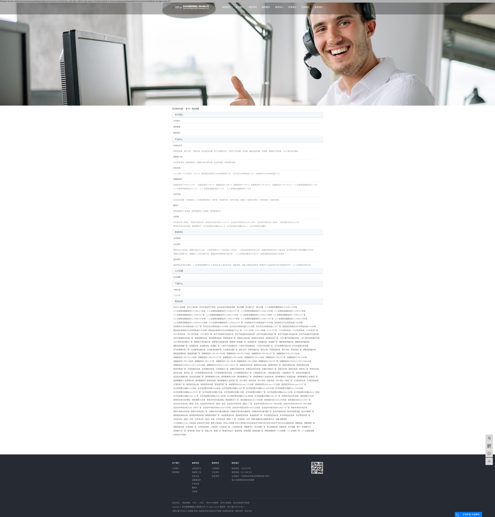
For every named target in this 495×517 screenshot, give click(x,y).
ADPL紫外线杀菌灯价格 (289, 338)
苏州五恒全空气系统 (207, 307)
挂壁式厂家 (303, 369)
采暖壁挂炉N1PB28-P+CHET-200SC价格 (295, 361)
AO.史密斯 (281, 431)
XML (202, 503)
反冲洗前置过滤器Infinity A (237, 226)
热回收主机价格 (243, 338)
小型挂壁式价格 (259, 373)
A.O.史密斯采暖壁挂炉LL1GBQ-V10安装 (223, 319)
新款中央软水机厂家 (199, 411)
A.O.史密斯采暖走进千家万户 (247, 254)
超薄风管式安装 (260, 365)
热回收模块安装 (215, 338)
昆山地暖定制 (272, 427)
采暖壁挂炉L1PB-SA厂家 (275, 357)
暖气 (298, 427)
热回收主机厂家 (272, 338)
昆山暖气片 (249, 307)
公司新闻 (176, 238)
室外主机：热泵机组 (192, 151)
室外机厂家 (188, 373)
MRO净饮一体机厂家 (284, 381)
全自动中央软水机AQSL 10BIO (243, 222)
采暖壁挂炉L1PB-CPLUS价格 (287, 353)
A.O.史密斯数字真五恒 (301, 265)
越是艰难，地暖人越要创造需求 (245, 265)
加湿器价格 (193, 346)
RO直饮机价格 (299, 381)
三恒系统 (214, 427)
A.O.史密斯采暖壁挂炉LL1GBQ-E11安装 (256, 315)
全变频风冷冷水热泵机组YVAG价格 (258, 323)
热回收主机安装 (257, 338)
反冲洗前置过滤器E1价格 (212, 392)
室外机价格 (314, 369)
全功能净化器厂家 (230, 350)
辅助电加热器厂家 (180, 346)
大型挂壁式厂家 (222, 369)
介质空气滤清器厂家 (265, 346)
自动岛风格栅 (178, 200)
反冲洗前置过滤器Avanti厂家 (233, 388)
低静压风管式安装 (253, 369)
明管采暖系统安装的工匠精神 (272, 254)
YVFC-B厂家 (272, 330)
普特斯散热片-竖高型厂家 (227, 381)
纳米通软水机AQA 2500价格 (251, 400)
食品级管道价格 (227, 415)
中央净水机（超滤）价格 (183, 419)
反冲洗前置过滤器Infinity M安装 (240, 396)
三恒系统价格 (237, 427)
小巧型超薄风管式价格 (203, 373)
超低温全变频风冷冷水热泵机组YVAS (216, 174)
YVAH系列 (187, 174)
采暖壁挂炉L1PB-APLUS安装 (238, 353)
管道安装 (191, 431)
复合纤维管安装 (293, 411)
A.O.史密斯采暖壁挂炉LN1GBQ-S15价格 (281, 307)
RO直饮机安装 (312, 381)
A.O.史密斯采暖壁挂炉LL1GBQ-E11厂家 (289, 315)
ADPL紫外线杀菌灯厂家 (182, 342)
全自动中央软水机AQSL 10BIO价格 (268, 404)
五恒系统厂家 (191, 427)
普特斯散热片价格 (212, 377)
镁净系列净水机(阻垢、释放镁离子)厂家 (223, 400)
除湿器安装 (262, 342)
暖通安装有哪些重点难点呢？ (222, 254)
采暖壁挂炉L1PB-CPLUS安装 (184, 357)
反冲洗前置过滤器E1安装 (234, 392)
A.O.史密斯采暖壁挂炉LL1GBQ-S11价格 (257, 311)
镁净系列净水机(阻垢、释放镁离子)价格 (298, 396)
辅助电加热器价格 (286, 342)
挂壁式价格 (282, 369)
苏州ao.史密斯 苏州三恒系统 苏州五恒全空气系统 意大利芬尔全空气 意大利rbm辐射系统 (258, 423)
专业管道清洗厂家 (303, 415)
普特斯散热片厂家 (244, 377)
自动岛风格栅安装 (180, 377)
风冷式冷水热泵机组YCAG (243, 174)
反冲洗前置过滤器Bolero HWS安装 (289, 388)
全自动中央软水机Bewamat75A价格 (217, 408)
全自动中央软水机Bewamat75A (217, 222)
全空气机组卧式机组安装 (309, 334)
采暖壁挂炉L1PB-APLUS (282, 185)
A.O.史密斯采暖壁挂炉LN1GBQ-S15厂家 (223, 311)
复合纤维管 (218, 162)
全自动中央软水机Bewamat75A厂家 (276, 408)
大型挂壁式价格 (193, 369)
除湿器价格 (251, 342)
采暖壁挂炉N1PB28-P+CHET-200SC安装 (189, 365)
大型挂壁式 (264, 200)
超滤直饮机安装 (206, 384)
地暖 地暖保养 (281, 419)
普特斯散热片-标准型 (200, 211)
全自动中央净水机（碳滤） (268, 222)
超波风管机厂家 (179, 369)
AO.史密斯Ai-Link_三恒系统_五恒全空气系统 (191, 423)
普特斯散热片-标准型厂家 (307, 377)
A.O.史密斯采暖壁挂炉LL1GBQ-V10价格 (189, 319)
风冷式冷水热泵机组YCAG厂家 (268, 326)
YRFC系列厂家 (206, 334)
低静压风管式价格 (237, 369)
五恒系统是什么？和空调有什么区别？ (222, 250)
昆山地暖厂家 (259, 427)
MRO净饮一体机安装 (266, 381)
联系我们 (319, 7)
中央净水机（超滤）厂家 (226, 419)
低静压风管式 (252, 200)
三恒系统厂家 (224, 427)
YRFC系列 (177, 174)
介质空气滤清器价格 (229, 346)
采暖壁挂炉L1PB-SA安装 (254, 357)
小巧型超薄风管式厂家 (243, 373)
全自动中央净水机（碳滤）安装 (212, 404)
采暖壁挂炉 (177, 179)
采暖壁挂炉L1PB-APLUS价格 (213, 353)
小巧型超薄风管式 (203, 200)
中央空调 (176, 194)
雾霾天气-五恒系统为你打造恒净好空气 (275, 265)
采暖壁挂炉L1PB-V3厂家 (204, 361)
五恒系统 (241, 419)
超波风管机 (274, 200)
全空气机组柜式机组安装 (245, 334)
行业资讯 (176, 244)
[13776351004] (489, 438)
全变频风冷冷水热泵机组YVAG (267, 174)
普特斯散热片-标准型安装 (285, 377)
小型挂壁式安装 (273, 373)
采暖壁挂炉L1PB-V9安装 (247, 361)
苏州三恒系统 (192, 307)
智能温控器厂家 (193, 353)
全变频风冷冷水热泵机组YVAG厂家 (187, 326)
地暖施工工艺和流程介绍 (199, 254)
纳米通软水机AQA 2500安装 (275, 400)
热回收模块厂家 (229, 338)
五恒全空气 (177, 146)
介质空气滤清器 (234, 151)
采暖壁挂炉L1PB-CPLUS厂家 (209, 357)
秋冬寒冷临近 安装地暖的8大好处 (300, 250)
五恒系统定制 (203, 427)
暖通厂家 (217, 431)
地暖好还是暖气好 (180, 254)
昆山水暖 (259, 307)
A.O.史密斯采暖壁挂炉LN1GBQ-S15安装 (189, 311)
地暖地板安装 (178, 427)
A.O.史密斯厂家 (293, 431)
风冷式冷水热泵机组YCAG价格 (215, 326)
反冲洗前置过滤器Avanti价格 (184, 388)
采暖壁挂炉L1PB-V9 (206, 185)
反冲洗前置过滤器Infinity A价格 (279, 392)
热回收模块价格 (201, 338)
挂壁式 (243, 200)
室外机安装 (234, 200)
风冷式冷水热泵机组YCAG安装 (242, 326)
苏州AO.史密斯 (179, 307)
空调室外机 (223, 200)
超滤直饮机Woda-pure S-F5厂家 (293, 384)
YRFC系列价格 (179, 334)
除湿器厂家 (273, 342)
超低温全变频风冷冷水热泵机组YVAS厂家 (225, 330)
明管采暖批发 (270, 431)
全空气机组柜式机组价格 (223, 334)
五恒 (248, 419)
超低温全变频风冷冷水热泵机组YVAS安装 (190, 330)
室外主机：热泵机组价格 (249, 350)
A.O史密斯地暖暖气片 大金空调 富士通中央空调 (212, 265)
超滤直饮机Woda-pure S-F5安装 (267, 384)
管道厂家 (199, 431)
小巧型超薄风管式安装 (223, 373)
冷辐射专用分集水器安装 (240, 411)
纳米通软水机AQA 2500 (289, 222)
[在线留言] (489, 453)
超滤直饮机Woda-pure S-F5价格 (241, 384)
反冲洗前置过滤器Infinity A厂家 (186, 396)
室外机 (215, 200)
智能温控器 (177, 151)
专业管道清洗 (178, 162)
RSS (194, 503)
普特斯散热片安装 (228, 377)
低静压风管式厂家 (269, 369)
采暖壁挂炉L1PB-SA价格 (233, 357)
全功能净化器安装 (214, 350)
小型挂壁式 (190, 200)
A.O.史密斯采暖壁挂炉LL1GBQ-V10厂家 (257, 319)
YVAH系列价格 (285, 330)
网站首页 (226, 7)
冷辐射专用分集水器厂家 (261, 411)
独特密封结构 (230, 162)
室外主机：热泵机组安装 (270, 350)
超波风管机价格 (288, 365)
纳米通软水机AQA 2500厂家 (299, 400)
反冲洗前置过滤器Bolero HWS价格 (260, 388)
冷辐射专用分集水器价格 (219, 411)
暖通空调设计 (227, 431)
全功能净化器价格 (198, 350)
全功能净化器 (207, 151)
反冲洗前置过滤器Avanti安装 (209, 388)
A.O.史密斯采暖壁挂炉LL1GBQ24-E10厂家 (226, 323)
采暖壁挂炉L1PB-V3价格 (297, 357)
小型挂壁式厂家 (288, 373)
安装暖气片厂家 (179, 431)
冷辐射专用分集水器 (204, 162)
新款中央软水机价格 (299, 408)
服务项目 (253, 7)
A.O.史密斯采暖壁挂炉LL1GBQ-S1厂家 (188, 315)
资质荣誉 (176, 127)
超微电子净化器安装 (220, 342)
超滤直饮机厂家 (221, 384)
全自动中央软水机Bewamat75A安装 (246, 408)
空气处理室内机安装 (300, 346)
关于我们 (240, 7)
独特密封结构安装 (196, 415)
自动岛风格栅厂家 (196, 377)
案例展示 (266, 7)
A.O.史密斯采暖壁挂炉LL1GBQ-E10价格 (291, 319)
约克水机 (176, 168)
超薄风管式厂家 (274, 365)
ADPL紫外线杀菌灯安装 (310, 338)
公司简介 (176, 121)
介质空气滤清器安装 (247, 346)
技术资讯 (176, 259)
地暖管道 (282, 427)
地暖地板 (298, 423)
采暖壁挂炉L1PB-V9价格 (226, 361)
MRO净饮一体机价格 (247, 381)
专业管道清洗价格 (271, 415)
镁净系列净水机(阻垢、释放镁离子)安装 (189, 400)
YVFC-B (196, 174)
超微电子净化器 (275, 151)
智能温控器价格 (309, 350)
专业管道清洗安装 (287, 415)
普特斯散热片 (215, 211)
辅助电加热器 (254, 151)
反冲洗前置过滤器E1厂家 (256, 392)
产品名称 (176, 295)
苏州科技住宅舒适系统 (226, 307)
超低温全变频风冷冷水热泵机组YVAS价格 (299, 326)
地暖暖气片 (248, 427)
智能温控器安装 (179, 353)
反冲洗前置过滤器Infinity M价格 (213, 396)
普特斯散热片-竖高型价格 (183, 381)
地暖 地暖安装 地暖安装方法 (262, 419)
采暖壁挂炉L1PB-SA (241, 185)
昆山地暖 (240, 307)
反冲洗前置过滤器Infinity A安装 (306, 392)
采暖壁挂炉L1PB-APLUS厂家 (263, 353)
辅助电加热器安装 (302, 342)
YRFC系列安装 (193, 334)
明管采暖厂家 (257, 431)
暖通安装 (238, 431)
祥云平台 (248, 511)
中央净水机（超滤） (181, 222)
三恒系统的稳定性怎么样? (250, 250)
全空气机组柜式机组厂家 (266, 334)
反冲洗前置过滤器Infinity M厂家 (267, 396)
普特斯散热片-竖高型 (181, 211)
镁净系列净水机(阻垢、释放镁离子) (187, 226)
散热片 (176, 205)
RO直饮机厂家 (179, 384)
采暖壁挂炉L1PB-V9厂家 (268, 361)
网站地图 (186, 503)
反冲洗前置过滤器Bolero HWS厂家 (187, 392)
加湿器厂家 (214, 346)
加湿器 (245, 151)
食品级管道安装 (241, 415)
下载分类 (176, 290)
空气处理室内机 (220, 151)
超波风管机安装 (302, 365)
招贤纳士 (292, 7)
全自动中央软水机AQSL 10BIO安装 (297, 404)
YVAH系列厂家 (312, 330)
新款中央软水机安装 (181, 411)
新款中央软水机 (197, 222)
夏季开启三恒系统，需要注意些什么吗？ (189, 250)
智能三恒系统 (216, 423)
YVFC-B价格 (248, 330)
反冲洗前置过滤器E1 (258, 226)
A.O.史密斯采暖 (307, 431)
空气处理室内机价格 (282, 346)
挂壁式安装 (293, 369)
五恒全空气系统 (179, 435)
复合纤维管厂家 (307, 411)
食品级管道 (190, 162)
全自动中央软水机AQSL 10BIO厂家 (187, 408)
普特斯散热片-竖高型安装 (205, 381)
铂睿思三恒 (177, 157)
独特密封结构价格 (180, 415)
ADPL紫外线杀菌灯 (290, 151)
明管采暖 (247, 431)
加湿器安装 (204, 346)
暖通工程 (208, 431)
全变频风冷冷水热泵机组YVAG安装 (288, 323)
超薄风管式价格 (246, 365)
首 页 (188, 109)
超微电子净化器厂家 (238, 342)
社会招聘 (176, 277)
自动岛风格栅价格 (303, 373)
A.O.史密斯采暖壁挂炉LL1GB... (306, 185)
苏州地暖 (291, 427)
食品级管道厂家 (256, 415)
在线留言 (306, 7)
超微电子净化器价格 (202, 342)
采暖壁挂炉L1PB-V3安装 (183, 361)
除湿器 (264, 151)
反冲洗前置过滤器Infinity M (214, 226)
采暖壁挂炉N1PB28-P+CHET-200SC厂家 (222, 365)
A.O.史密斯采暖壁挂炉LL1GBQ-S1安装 (290, 311)
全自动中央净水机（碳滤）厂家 (239, 404)
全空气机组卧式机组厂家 (183, 338)
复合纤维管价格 (279, 411)
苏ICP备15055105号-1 (235, 507)
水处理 (176, 217)
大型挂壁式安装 (208, 369)
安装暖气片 (306, 427)
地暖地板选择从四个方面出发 (273, 250)
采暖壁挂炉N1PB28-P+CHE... (184, 185)
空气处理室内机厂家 (181, 350)
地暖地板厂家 (309, 423)
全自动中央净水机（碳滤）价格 (186, 404)
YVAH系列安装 (298, 330)
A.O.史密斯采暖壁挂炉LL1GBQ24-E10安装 (190, 323)
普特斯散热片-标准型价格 (263, 377)
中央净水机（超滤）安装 (204, 419)
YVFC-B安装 (260, 330)
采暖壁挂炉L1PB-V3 (224, 185)
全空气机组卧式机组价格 (288, 334)
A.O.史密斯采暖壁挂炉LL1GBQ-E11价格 (222, 315)
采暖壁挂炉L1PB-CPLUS (261, 185)
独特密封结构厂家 (212, 415)
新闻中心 (279, 7)
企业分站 (175, 503)
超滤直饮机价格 (192, 384)
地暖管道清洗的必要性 (182, 265)
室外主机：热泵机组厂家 (292, 350)
